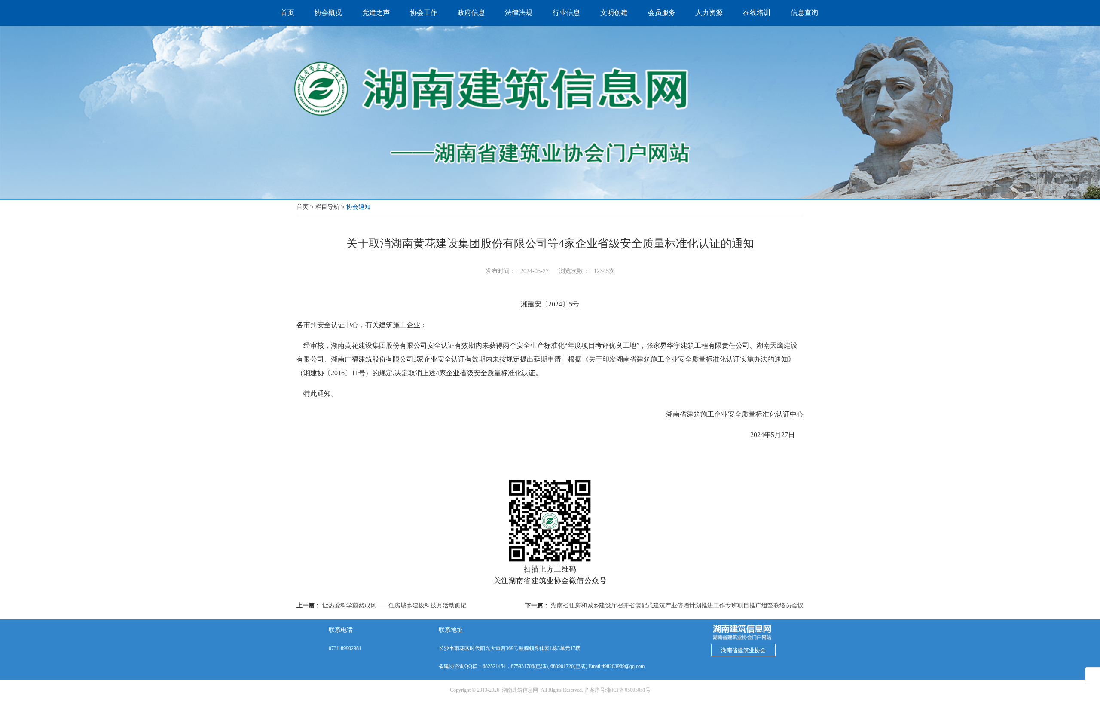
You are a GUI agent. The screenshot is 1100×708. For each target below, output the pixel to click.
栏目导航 (327, 207)
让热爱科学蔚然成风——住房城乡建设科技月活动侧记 (394, 605)
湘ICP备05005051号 (628, 690)
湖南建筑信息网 (520, 690)
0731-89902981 (345, 648)
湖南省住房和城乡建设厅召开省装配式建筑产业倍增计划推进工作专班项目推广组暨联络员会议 (677, 605)
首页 (302, 207)
